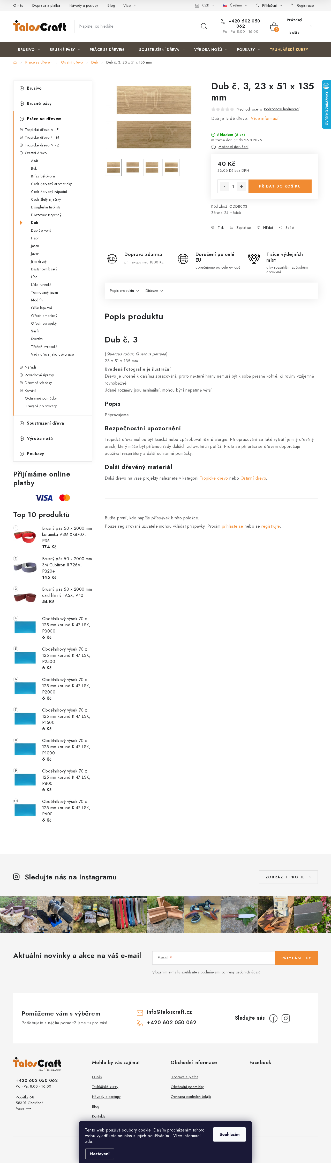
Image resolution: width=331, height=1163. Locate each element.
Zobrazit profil (285, 877)
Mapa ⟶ (23, 1108)
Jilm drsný (39, 261)
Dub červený (41, 230)
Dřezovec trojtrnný (46, 214)
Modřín (37, 300)
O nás (18, 5)
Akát (34, 160)
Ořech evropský (44, 323)
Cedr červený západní (49, 191)
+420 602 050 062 (243, 24)
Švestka (37, 338)
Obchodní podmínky (187, 1086)
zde (88, 1141)
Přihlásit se (296, 958)
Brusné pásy (39, 103)
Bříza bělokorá (43, 176)
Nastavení (100, 1154)
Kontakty (99, 1116)
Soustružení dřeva (45, 423)
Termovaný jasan (44, 292)
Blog (111, 5)
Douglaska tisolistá (46, 207)
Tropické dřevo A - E (41, 129)
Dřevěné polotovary (41, 406)
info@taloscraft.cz (169, 1012)
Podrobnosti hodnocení (281, 109)
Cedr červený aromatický (51, 183)
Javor (35, 253)
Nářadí (30, 367)
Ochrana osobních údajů (191, 1096)
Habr (35, 238)
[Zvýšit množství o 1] (241, 186)
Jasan (35, 245)
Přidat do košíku (280, 186)
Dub (35, 222)
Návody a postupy (84, 5)
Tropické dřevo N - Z (42, 145)
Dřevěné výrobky (38, 382)
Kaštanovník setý (44, 269)
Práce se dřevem (44, 119)
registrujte (270, 526)
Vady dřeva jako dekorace (52, 354)
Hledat (204, 26)
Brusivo (34, 88)
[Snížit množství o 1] (224, 186)
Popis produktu (122, 290)
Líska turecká (41, 284)
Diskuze (152, 290)
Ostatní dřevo (36, 152)
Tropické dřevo (214, 478)
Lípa (34, 276)
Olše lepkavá (41, 307)
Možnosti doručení (234, 146)
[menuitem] (29, 49)
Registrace (305, 5)
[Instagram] (286, 1018)
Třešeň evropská (44, 346)
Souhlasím (229, 1134)
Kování (30, 390)
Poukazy (35, 454)
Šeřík (35, 331)
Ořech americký (44, 315)
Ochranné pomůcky (41, 398)
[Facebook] (273, 1018)
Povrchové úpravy (39, 375)
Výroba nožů (40, 438)
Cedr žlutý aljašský (46, 199)
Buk (34, 168)
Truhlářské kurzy (105, 1086)
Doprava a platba (46, 5)
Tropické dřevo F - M (42, 137)
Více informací (265, 118)
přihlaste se (232, 526)
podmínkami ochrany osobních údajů (230, 972)
